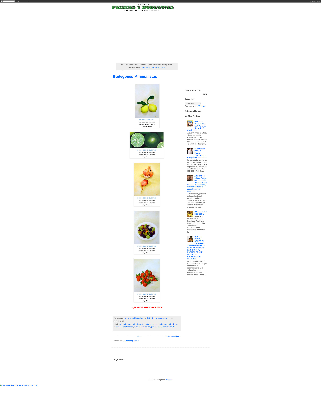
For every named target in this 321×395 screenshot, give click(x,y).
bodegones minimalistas (168, 324)
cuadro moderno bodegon (123, 327)
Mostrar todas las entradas (154, 67)
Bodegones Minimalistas (135, 76)
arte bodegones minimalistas (130, 324)
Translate (202, 106)
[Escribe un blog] (116, 321)
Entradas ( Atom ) (131, 341)
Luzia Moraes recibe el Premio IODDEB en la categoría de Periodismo (197, 153)
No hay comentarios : (160, 318)
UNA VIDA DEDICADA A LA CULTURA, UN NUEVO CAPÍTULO (196, 125)
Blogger (169, 380)
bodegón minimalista (150, 324)
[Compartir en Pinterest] (123, 321)
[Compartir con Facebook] (120, 321)
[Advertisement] (154, 22)
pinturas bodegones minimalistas (163, 327)
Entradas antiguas (173, 336)
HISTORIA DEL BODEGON (200, 213)
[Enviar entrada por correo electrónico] (171, 318)
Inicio (139, 336)
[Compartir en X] (118, 321)
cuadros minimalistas (142, 327)
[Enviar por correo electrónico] (114, 321)
